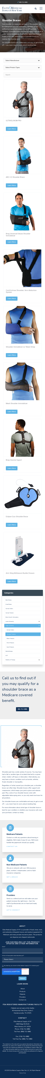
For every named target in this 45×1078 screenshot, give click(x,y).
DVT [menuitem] (7, 655)
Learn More (12, 129)
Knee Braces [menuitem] (9, 604)
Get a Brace (12, 877)
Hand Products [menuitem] (10, 647)
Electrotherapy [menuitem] (9, 651)
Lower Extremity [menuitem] (10, 621)
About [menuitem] (23, 989)
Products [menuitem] (22, 991)
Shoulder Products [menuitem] (11, 634)
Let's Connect (13, 910)
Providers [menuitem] (22, 997)
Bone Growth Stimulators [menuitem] (12, 617)
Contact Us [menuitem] (22, 1000)
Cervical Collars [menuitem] (9, 608)
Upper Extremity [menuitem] (10, 625)
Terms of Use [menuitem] (22, 1073)
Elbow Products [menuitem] (10, 638)
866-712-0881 (23, 2)
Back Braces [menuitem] (9, 600)
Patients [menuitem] (22, 994)
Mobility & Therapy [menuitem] (10, 660)
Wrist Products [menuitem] (10, 643)
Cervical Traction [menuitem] (10, 613)
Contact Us (12, 846)
